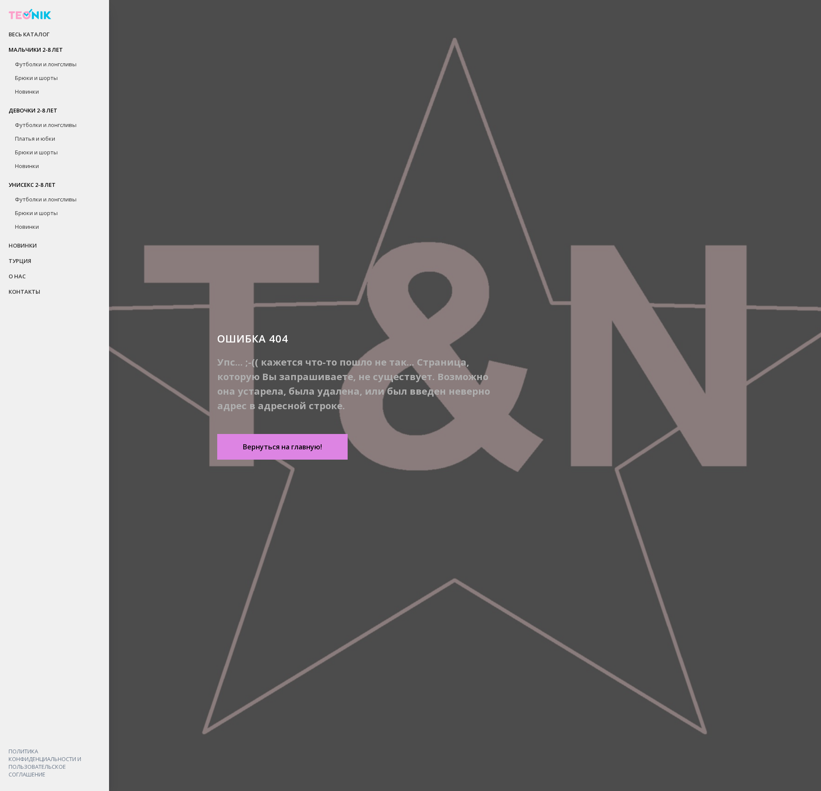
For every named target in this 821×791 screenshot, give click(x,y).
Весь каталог (29, 34)
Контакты (24, 291)
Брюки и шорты (36, 78)
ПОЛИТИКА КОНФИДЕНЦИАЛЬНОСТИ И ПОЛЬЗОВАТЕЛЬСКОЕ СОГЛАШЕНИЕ (45, 762)
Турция (20, 261)
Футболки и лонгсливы (46, 64)
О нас (17, 276)
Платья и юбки (35, 138)
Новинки (27, 91)
